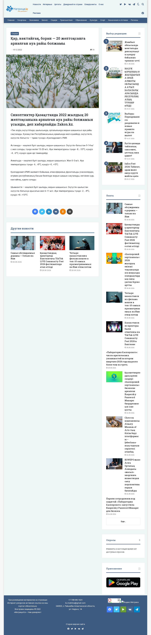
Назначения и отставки (118, 20)
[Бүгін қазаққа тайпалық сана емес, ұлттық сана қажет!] (114, 147)
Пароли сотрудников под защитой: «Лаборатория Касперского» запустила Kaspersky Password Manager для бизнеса (122, 504)
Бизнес (45, 20)
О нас (101, 4)
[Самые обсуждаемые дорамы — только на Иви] (23, 243)
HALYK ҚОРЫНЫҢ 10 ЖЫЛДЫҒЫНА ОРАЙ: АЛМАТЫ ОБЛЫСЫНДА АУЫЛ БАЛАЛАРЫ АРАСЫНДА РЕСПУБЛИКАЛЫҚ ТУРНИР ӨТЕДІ (132, 87)
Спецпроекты (90, 4)
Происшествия (66, 20)
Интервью (47, 4)
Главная (11, 20)
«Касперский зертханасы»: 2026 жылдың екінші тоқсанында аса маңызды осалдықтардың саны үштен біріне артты (132, 269)
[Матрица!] (17, 9)
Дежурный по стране (72, 4)
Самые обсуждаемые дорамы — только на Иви (23, 256)
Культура (93, 20)
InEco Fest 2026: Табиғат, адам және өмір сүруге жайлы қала (132, 169)
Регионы (134, 20)
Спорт (102, 20)
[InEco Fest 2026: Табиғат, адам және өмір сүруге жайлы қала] (114, 167)
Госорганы (21, 20)
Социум (54, 20)
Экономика (34, 20)
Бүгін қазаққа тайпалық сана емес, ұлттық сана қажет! (132, 149)
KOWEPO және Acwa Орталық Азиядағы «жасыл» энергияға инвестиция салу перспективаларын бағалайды (132, 475)
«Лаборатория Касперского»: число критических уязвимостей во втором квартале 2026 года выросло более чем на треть (122, 358)
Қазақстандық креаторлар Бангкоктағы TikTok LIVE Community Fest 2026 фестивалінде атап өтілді (52, 260)
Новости (37, 4)
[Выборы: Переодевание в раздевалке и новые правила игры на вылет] (114, 117)
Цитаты (57, 4)
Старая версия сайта (75, 624)
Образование (81, 20)
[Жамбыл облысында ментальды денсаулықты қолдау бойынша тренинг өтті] (114, 46)
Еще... (123, 521)
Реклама (37, 13)
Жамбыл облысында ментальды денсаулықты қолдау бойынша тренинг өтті (132, 51)
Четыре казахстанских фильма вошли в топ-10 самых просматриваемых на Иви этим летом (80, 260)
